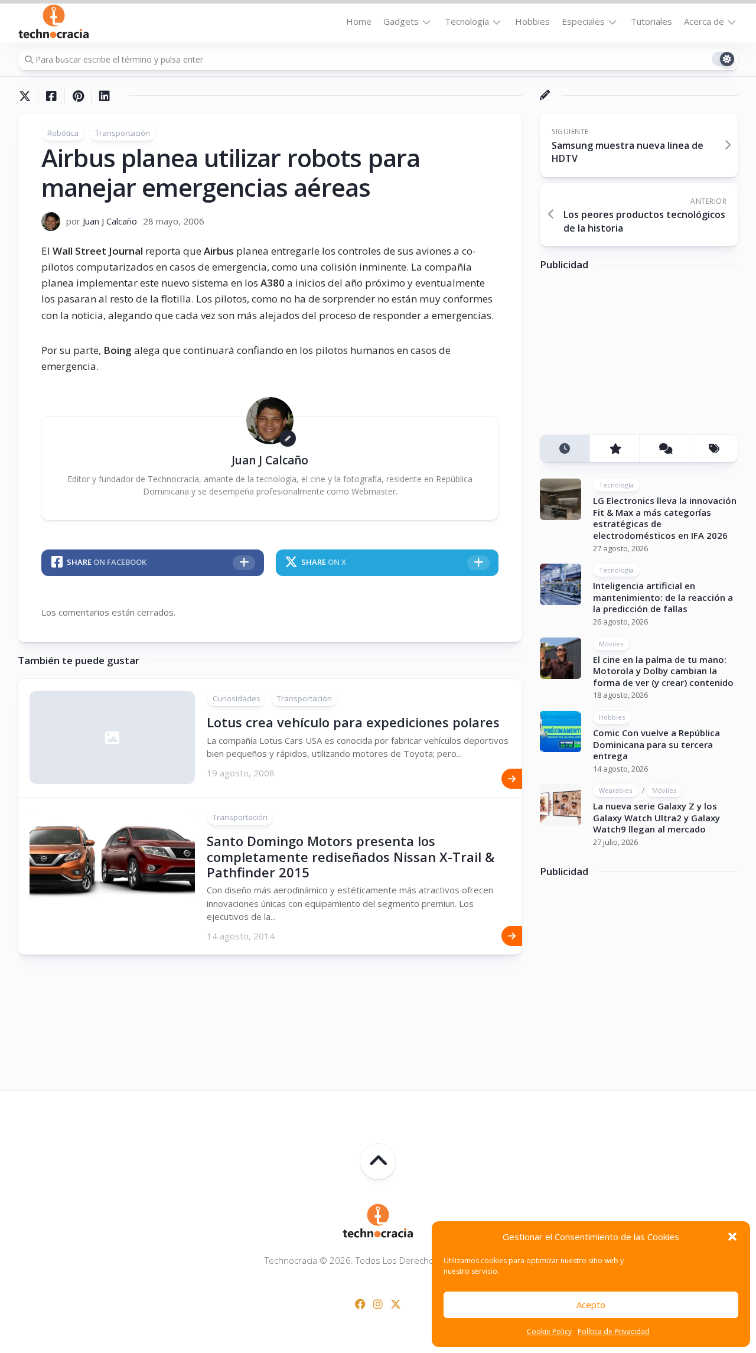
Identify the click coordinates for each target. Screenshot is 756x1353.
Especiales (583, 21)
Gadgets (401, 21)
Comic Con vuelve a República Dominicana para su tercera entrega (656, 744)
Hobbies (532, 21)
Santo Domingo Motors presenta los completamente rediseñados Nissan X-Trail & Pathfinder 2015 (350, 856)
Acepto (590, 1304)
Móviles (611, 643)
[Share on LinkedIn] (104, 96)
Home (359, 21)
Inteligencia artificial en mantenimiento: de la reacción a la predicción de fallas (663, 597)
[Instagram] (378, 1304)
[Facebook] (360, 1304)
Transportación (122, 133)
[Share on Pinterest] (77, 96)
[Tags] (713, 449)
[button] (732, 1237)
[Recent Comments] (664, 449)
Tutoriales (651, 21)
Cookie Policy (549, 1331)
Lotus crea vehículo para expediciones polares (353, 722)
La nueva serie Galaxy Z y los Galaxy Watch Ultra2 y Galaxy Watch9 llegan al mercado (656, 817)
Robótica (63, 133)
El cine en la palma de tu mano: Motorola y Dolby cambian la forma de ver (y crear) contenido (663, 670)
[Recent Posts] (564, 449)
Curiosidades (236, 698)
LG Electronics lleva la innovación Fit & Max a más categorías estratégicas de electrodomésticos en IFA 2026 (665, 518)
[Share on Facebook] (51, 96)
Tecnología (467, 21)
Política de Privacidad (614, 1331)
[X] (395, 1304)
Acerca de (704, 21)
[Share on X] (28, 96)
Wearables (615, 790)
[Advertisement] (628, 357)
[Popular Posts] (614, 449)
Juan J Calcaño (110, 221)
